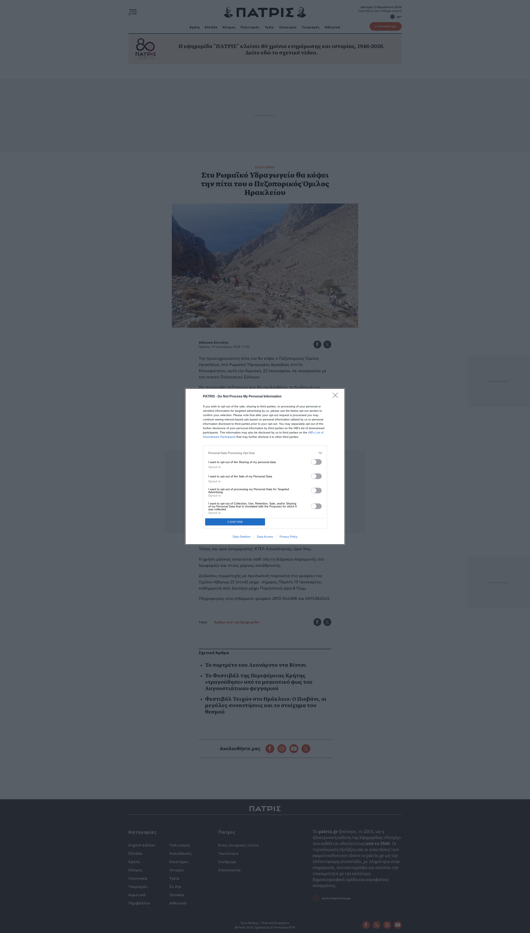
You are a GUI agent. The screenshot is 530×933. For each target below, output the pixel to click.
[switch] (316, 462)
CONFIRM (235, 522)
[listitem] (265, 453)
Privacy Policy (288, 536)
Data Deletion (242, 536)
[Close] (337, 397)
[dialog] (265, 466)
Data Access (265, 536)
